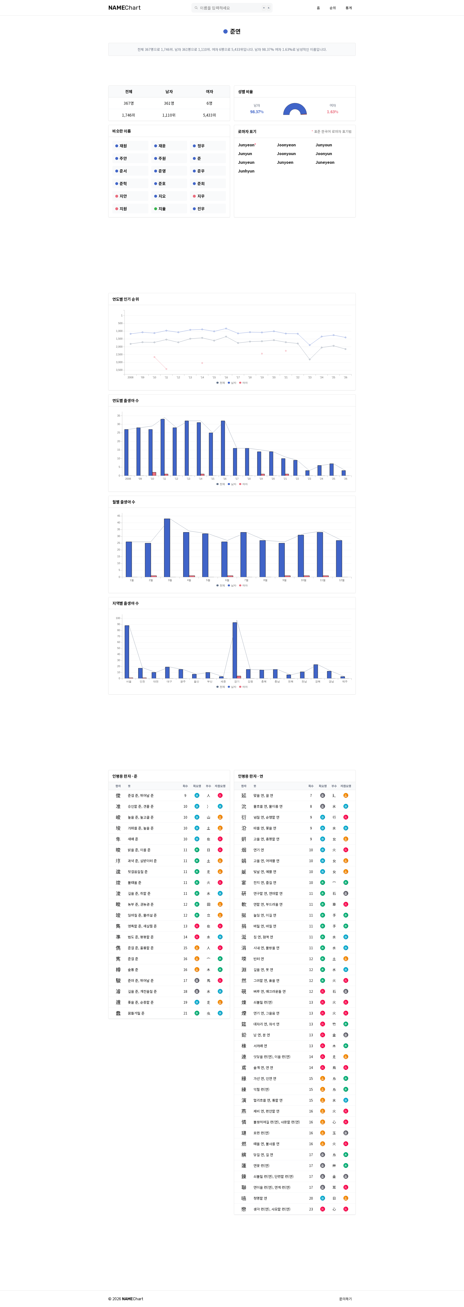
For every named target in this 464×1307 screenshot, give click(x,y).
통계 (349, 7)
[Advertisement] (232, 71)
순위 (333, 7)
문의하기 (345, 1298)
